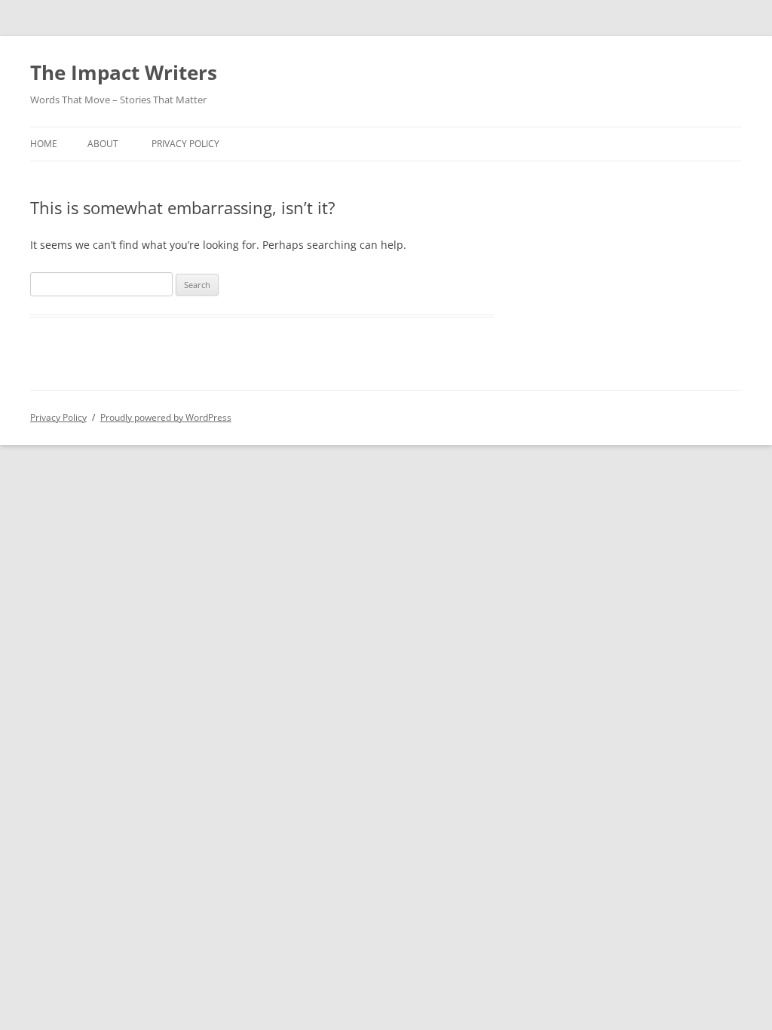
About (102, 143)
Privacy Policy (185, 143)
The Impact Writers (123, 72)
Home (43, 143)
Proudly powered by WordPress (165, 417)
